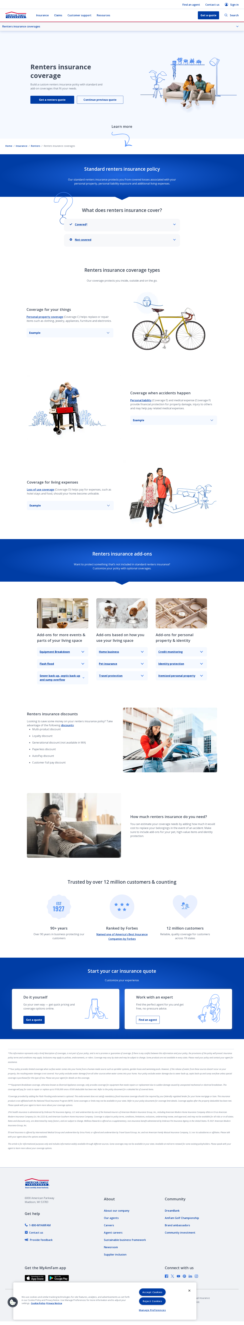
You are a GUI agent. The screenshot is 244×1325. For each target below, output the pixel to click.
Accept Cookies (152, 1292)
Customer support (79, 15)
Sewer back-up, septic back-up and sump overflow (60, 678)
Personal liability (141, 400)
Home (8, 145)
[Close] (189, 1290)
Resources (103, 15)
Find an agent (191, 4)
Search (234, 15)
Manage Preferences (152, 1310)
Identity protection (171, 664)
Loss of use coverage (40, 489)
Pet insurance (108, 664)
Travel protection (110, 676)
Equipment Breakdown (55, 652)
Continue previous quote (100, 100)
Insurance (42, 15)
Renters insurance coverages (21, 26)
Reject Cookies (152, 1301)
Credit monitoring (170, 652)
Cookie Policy (38, 1303)
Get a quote (34, 1020)
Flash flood (47, 664)
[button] (12, 1302)
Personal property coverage (45, 317)
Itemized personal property (176, 676)
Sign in (234, 4)
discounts (67, 725)
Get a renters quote (52, 100)
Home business (109, 652)
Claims (58, 15)
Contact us (212, 4)
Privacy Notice (54, 1303)
